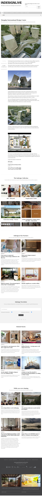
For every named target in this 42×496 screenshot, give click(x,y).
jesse (4, 65)
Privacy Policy (35, 459)
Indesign (23, 253)
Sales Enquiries (22, 459)
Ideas (22, 344)
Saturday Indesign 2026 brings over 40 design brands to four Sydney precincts (31, 489)
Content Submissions (13, 459)
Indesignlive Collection (25, 312)
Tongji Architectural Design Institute (20, 62)
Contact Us (28, 459)
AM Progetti (10, 62)
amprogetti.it (10, 162)
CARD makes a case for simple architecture (11, 488)
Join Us (39, 7)
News (4, 15)
